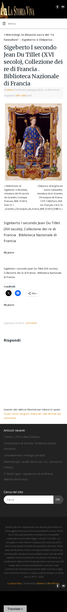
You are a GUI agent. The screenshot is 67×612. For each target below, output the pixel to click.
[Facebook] (57, 7)
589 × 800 (21, 95)
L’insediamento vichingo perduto (24, 455)
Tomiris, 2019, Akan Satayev (22, 437)
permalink (31, 323)
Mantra (41, 583)
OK (56, 499)
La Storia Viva (14, 583)
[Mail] (62, 7)
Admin (9, 89)
